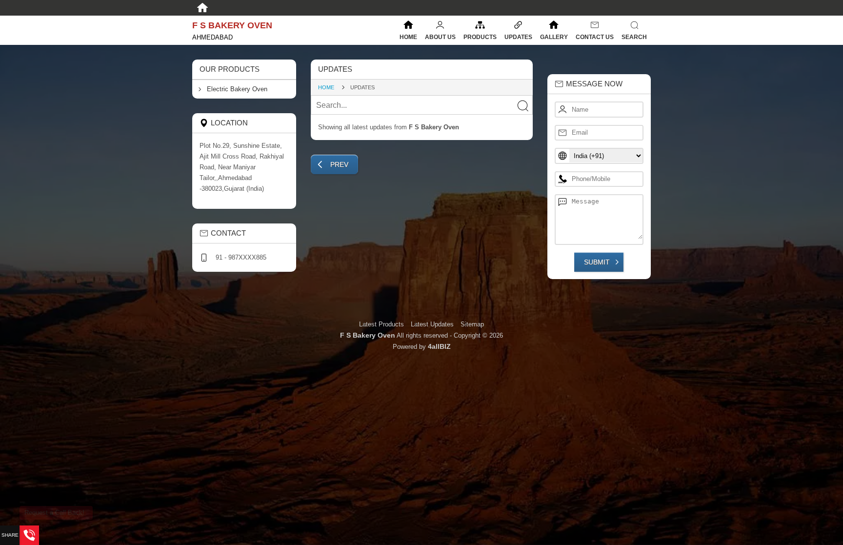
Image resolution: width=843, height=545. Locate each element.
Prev (339, 164)
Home (408, 37)
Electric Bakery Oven (237, 89)
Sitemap (472, 324)
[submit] (522, 105)
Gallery (554, 37)
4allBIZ (439, 346)
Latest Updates (432, 324)
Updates (518, 37)
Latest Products (382, 324)
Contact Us (595, 37)
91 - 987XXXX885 (241, 257)
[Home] (202, 8)
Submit (597, 262)
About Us (440, 37)
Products (480, 37)
